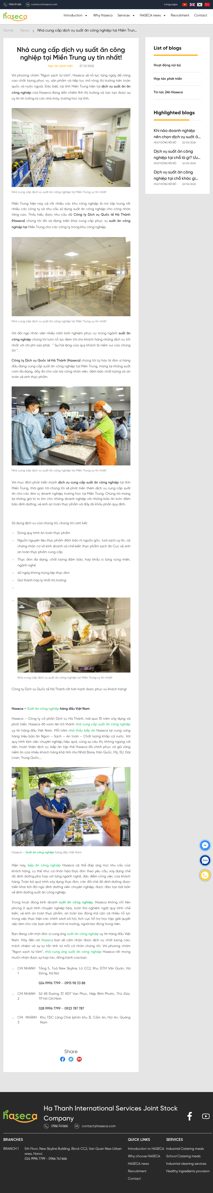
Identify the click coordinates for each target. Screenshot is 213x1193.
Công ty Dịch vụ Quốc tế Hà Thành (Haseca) (46, 360)
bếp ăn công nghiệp (44, 865)
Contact (200, 15)
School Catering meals (183, 1156)
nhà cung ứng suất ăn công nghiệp (73, 952)
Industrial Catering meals (185, 1149)
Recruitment (180, 15)
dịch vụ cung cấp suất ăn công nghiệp (88, 482)
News (24, 31)
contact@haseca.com (44, 4)
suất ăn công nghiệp (83, 934)
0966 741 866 (15, 4)
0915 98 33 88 (74, 983)
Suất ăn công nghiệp (43, 709)
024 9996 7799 (50, 983)
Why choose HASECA (144, 1156)
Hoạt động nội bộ (167, 65)
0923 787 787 (74, 1008)
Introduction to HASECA (146, 1149)
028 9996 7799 (50, 1008)
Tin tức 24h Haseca (168, 92)
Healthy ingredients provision (188, 1171)
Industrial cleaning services (186, 1164)
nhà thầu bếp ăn (82, 730)
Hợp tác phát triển (168, 79)
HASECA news (138, 1164)
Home (8, 31)
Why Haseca (103, 15)
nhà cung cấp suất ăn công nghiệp (103, 724)
